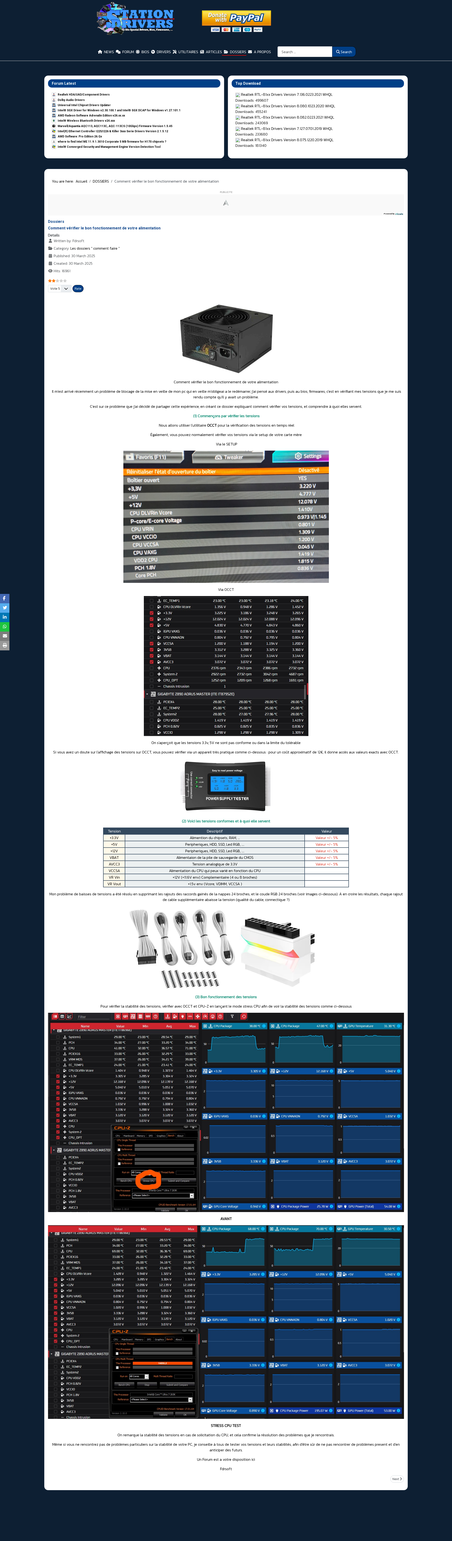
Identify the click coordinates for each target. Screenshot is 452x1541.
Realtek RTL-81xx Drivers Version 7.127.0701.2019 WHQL (287, 128)
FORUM (128, 52)
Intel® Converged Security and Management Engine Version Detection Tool (109, 146)
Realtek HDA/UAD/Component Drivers (84, 94)
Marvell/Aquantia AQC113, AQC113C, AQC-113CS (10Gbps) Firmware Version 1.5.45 (115, 126)
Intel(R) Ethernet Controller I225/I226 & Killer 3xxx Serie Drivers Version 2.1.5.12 (113, 131)
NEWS (109, 52)
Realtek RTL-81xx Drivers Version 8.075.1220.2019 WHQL (287, 140)
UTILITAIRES (188, 52)
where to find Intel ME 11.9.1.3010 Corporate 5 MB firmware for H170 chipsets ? (112, 141)
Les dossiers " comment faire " (95, 248)
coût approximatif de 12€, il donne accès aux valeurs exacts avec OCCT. (340, 752)
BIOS (145, 52)
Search (346, 52)
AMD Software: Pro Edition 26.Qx (80, 136)
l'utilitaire (198, 425)
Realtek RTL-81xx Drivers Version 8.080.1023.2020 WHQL (288, 106)
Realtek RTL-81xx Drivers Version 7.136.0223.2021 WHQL (287, 94)
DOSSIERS (238, 52)
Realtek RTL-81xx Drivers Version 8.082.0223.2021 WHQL (287, 117)
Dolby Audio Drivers (71, 100)
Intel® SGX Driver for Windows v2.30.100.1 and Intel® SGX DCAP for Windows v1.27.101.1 (119, 110)
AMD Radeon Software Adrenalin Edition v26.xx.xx (91, 115)
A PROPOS (262, 52)
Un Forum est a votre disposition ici (226, 1459)
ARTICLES (214, 52)
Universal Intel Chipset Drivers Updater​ (84, 105)
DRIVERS (164, 52)
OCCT (212, 425)
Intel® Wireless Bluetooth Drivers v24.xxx (86, 120)
